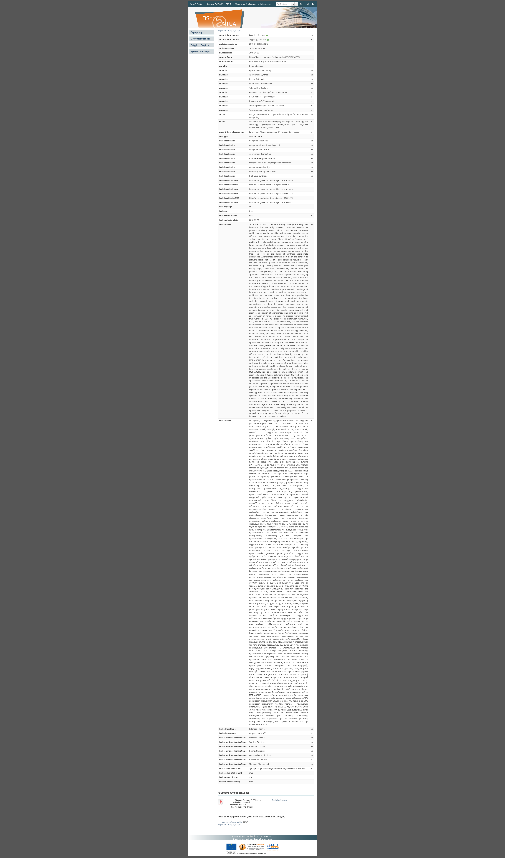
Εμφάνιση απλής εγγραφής (229, 30)
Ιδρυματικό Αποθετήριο (245, 4)
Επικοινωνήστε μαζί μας (242, 839)
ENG (307, 4)
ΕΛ (301, 4)
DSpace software (238, 836)
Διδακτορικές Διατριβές (232, 822)
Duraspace (268, 836)
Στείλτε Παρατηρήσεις (263, 839)
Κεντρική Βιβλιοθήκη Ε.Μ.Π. (219, 4)
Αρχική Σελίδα (196, 4)
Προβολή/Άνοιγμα (279, 800)
